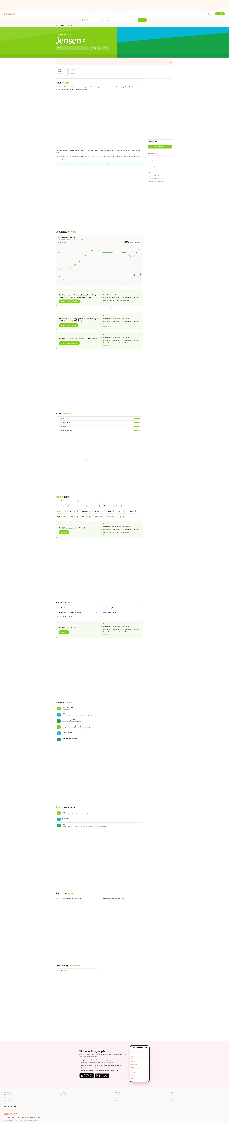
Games (126, 14)
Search (142, 20)
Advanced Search (65, 1098)
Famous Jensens (154, 173)
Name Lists (63, 1095)
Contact (173, 1101)
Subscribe (220, 14)
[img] (99, 259)
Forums (117, 14)
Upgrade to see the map (68, 325)
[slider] (134, 275)
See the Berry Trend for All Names (99, 309)
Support (36, 1120)
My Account (119, 1101)
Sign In (210, 14)
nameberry (11, 1113)
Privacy (21, 1120)
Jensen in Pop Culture (156, 176)
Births (131, 242)
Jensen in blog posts (155, 179)
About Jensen (153, 164)
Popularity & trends (155, 158)
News (109, 14)
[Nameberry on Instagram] (15, 1106)
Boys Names (8, 1098)
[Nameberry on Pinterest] (12, 1106)
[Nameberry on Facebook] (8, 1106)
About (173, 1098)
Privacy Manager (28, 1120)
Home (58, 25)
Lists (101, 14)
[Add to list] (84, 40)
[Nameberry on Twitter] (5, 1106)
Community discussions (156, 181)
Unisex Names (8, 1101)
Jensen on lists (153, 170)
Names (94, 14)
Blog (172, 1095)
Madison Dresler (62, 34)
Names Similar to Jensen (156, 167)
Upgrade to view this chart (69, 343)
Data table (62, 280)
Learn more (107, 303)
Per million (137, 242)
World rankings (153, 161)
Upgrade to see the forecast (69, 301)
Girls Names (8, 1095)
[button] (160, 146)
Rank (127, 242)
